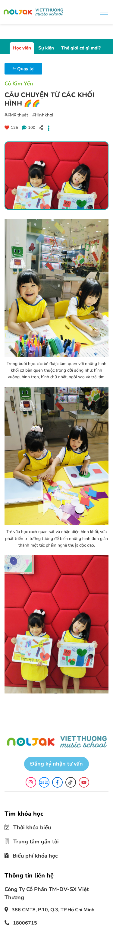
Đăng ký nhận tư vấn (56, 763)
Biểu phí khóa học (31, 853)
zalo (44, 782)
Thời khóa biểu (28, 827)
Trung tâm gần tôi (31, 840)
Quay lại (25, 69)
